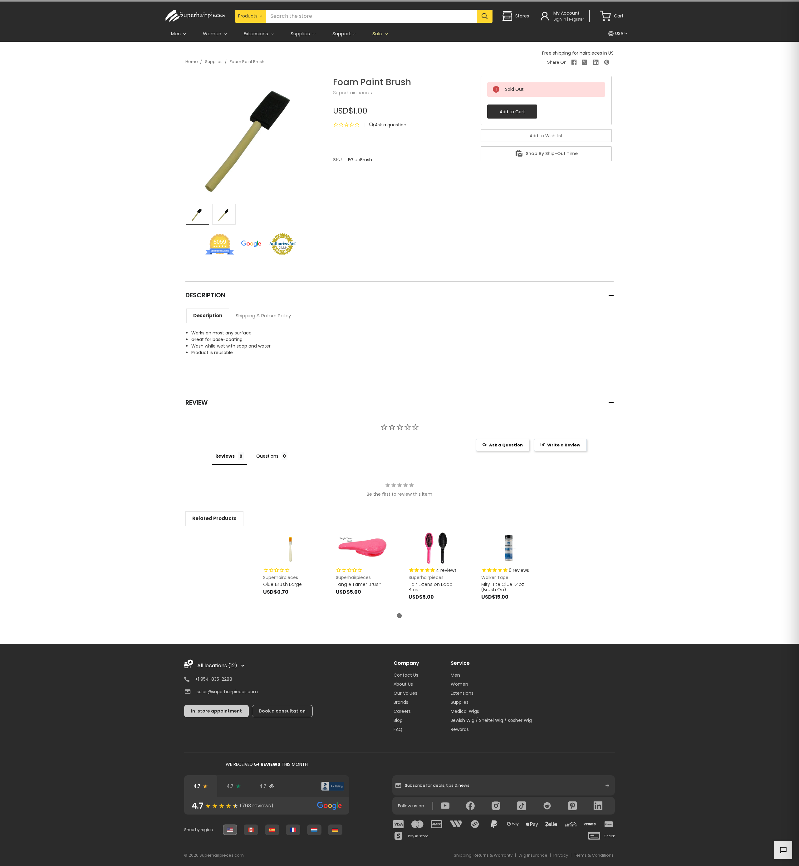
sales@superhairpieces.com (227, 691)
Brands (401, 702)
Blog (398, 720)
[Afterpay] (475, 824)
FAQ (398, 729)
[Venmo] (589, 824)
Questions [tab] (267, 456)
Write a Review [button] (563, 445)
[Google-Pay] (513, 824)
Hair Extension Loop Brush (431, 587)
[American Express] (436, 824)
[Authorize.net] (299, 786)
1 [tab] (399, 615)
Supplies (214, 62)
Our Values (405, 693)
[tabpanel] (290, 570)
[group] (266, 806)
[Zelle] (551, 824)
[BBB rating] (332, 786)
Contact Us (406, 675)
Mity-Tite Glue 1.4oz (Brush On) (502, 587)
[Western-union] (456, 824)
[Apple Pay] (532, 824)
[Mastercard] (417, 824)
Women (459, 684)
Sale (378, 33)
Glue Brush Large (282, 584)
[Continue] (607, 786)
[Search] (484, 16)
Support (341, 33)
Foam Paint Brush (247, 62)
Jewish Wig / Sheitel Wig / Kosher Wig (491, 720)
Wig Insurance (532, 855)
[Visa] (398, 824)
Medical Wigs (465, 711)
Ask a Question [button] (506, 445)
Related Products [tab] (214, 518)
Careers (402, 711)
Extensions (462, 693)
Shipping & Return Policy (263, 315)
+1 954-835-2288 (213, 679)
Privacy (560, 855)
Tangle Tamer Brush (359, 584)
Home (191, 62)
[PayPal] (494, 824)
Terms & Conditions (594, 855)
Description (207, 315)
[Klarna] (608, 824)
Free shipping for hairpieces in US (578, 53)
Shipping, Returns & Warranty (483, 855)
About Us (403, 684)
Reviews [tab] (225, 456)
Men (455, 675)
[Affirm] (570, 824)
